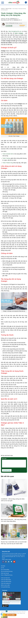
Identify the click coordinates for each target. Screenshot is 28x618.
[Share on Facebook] (6, 26)
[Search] (26, 2)
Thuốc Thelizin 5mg (7, 162)
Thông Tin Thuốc (8, 8)
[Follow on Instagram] (6, 562)
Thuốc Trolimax (6, 158)
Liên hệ (2, 567)
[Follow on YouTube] (14, 562)
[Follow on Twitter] (9, 562)
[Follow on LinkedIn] (11, 562)
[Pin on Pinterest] (9, 26)
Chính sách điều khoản (6, 579)
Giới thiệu (3, 565)
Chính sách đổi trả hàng (6, 581)
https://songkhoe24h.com (15, 31)
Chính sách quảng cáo (6, 583)
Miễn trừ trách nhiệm (5, 585)
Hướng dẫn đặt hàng (5, 587)
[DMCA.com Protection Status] (14, 617)
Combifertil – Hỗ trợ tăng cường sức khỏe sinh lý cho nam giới (12, 499)
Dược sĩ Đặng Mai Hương (6, 575)
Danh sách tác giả (5, 573)
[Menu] (2, 2)
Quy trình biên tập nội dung (6, 571)
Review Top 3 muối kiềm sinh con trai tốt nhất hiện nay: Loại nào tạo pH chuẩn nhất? (13, 542)
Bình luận (4, 458)
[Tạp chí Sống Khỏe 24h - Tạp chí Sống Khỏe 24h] (14, 2)
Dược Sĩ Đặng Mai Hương (12, 23)
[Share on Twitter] (8, 26)
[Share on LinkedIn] (11, 26)
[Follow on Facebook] (3, 562)
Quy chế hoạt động (5, 569)
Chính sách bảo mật (5, 577)
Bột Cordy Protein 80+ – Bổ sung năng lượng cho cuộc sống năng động (13, 520)
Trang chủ (3, 8)
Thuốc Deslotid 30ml (7, 154)
